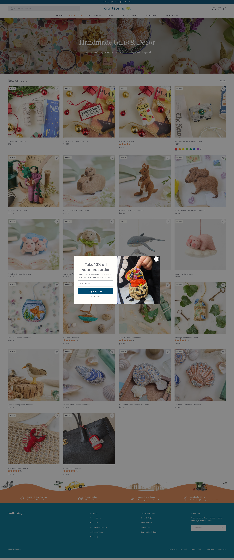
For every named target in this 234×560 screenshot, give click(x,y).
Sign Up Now (95, 291)
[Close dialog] (156, 259)
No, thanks (95, 296)
